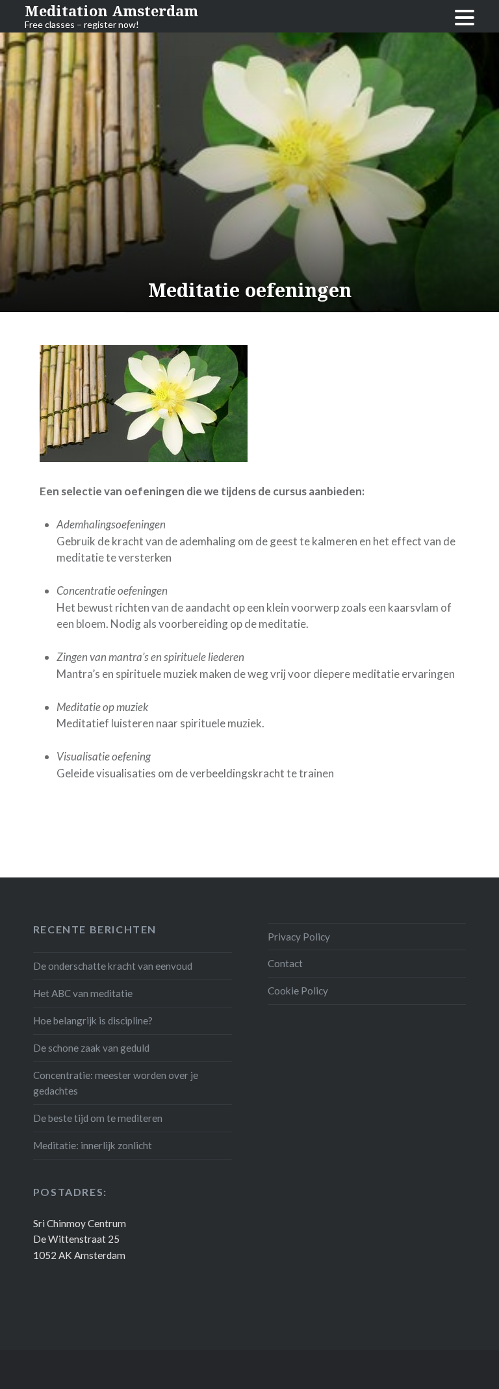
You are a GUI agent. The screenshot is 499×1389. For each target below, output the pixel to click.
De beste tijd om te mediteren (97, 1118)
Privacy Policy (299, 936)
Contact (285, 963)
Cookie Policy (298, 990)
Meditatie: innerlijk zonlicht (92, 1145)
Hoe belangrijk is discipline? (93, 1020)
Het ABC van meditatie (83, 993)
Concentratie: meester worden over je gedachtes (115, 1083)
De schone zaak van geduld (91, 1048)
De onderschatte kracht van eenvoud (112, 966)
